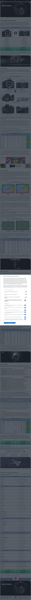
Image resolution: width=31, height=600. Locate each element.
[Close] (29, 276)
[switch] (25, 291)
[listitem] (15, 303)
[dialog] (15, 300)
